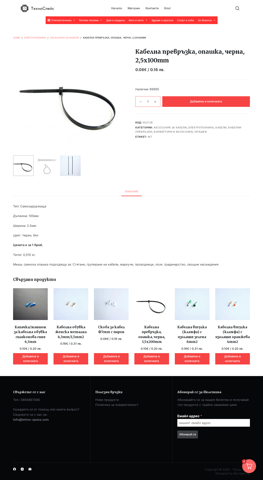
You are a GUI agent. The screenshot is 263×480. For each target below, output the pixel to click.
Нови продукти (107, 400)
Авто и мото (136, 20)
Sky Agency (241, 473)
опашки (200, 131)
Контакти (152, 8)
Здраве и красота (162, 20)
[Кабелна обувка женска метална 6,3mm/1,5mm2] (71, 304)
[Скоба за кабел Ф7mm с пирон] (111, 304)
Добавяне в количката (206, 101)
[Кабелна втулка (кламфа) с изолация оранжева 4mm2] (232, 304)
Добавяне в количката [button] (30, 358)
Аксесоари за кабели (170, 127)
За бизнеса (205, 20)
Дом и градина (115, 20)
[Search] (237, 8)
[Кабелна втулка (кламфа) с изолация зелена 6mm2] (192, 304)
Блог (167, 8)
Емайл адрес (189, 416)
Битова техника (89, 20)
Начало (116, 8)
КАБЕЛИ (221, 127)
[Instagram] (22, 469)
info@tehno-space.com (31, 419)
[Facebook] (14, 469)
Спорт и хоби (185, 20)
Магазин (134, 8)
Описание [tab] (131, 191)
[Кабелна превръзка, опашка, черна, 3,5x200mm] (151, 304)
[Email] (29, 469)
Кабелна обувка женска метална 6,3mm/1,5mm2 (71, 332)
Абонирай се (187, 434)
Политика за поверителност (116, 405)
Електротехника (61, 20)
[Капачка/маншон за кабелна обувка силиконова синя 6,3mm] (30, 304)
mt (150, 136)
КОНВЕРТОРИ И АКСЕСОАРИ (173, 131)
